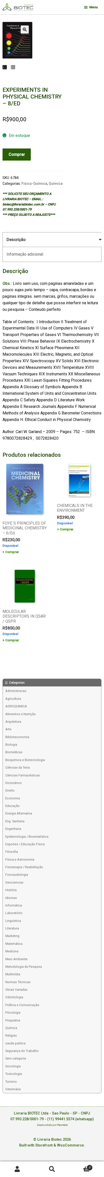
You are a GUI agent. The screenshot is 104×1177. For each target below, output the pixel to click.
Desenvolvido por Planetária (52, 1125)
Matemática (13, 944)
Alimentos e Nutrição (20, 714)
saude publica (15, 1043)
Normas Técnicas (18, 982)
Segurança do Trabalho (22, 1051)
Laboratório (13, 913)
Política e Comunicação (22, 1005)
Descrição (16, 239)
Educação (12, 806)
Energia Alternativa (18, 813)
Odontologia (14, 997)
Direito (10, 790)
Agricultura (13, 699)
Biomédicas (13, 752)
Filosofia (11, 852)
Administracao (16, 691)
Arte (8, 729)
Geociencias (14, 882)
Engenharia (13, 829)
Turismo (11, 1081)
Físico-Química (34, 184)
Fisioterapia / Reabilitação (24, 867)
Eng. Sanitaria (14, 821)
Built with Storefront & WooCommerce (51, 1145)
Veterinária (13, 1089)
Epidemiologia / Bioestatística (26, 836)
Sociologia (13, 1066)
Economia (12, 798)
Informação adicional (25, 254)
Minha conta (17, 1169)
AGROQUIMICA (16, 706)
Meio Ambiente (16, 959)
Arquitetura (13, 721)
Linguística (13, 921)
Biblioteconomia (17, 737)
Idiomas (11, 898)
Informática (13, 905)
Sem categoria (15, 1058)
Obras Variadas (16, 989)
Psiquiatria (12, 1020)
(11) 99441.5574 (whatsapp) (70, 1119)
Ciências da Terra (17, 767)
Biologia (11, 744)
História (11, 890)
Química (56, 184)
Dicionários (13, 783)
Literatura (12, 928)
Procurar (52, 1169)
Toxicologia (13, 1074)
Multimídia (12, 974)
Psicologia (12, 1012)
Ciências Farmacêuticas (22, 775)
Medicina (11, 951)
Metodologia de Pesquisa (23, 967)
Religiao (11, 1035)
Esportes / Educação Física (25, 844)
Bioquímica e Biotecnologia (25, 760)
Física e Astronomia (19, 859)
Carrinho (79, 1165)
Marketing (12, 936)
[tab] (52, 239)
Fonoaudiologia (16, 875)
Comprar (17, 154)
